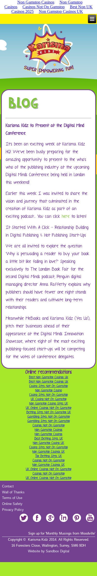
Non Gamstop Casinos (48, 429)
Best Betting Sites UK (48, 438)
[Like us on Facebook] (37, 522)
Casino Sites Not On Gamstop (48, 386)
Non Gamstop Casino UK (48, 443)
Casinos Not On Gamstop (44, 7)
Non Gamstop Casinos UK (61, 11)
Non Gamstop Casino (48, 390)
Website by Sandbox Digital (48, 551)
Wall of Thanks (13, 492)
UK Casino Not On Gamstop (48, 399)
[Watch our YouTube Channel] (90, 522)
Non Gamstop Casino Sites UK (48, 403)
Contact (8, 486)
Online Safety (12, 504)
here (66, 216)
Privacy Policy (13, 510)
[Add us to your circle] (50, 522)
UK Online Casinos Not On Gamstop (48, 408)
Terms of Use (12, 498)
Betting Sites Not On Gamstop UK (48, 412)
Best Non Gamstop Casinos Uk (48, 377)
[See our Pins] (77, 522)
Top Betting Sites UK (48, 456)
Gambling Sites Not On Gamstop (48, 416)
